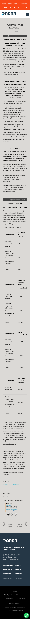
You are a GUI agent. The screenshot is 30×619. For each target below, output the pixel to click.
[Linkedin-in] (15, 7)
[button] (26, 615)
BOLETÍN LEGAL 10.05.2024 (11, 485)
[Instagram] (22, 7)
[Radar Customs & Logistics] (12, 14)
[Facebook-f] (18, 7)
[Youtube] (26, 7)
